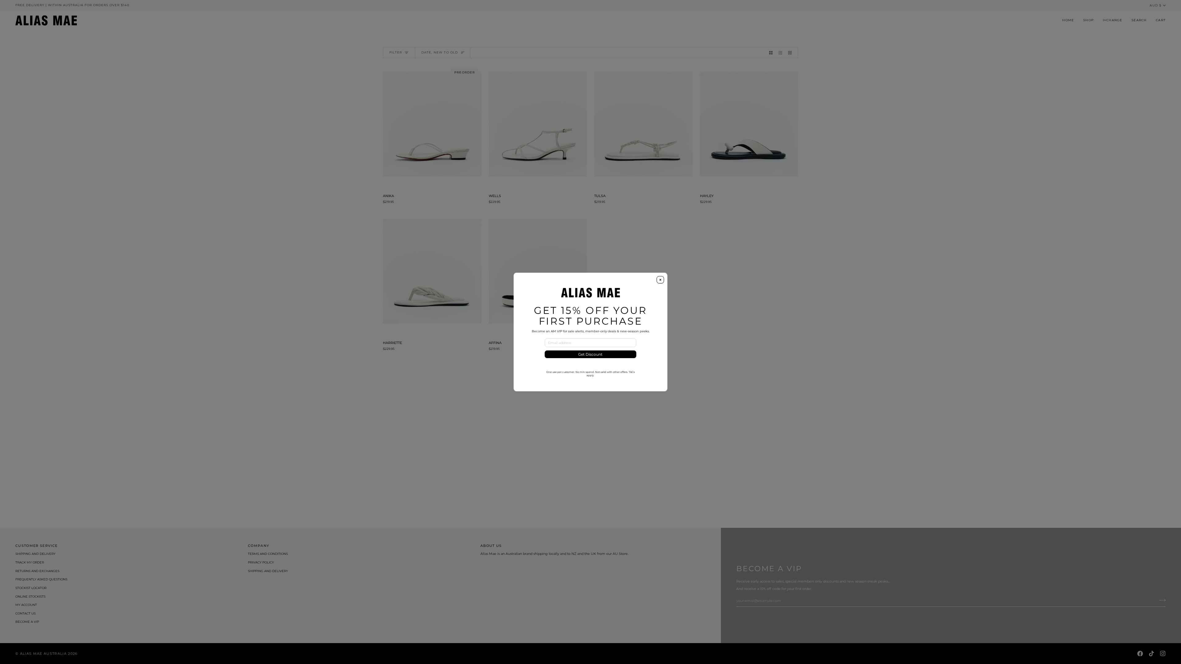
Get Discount (590, 354)
